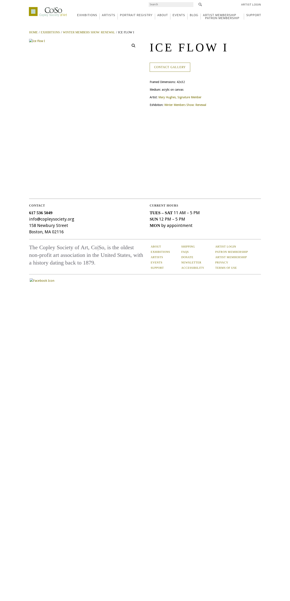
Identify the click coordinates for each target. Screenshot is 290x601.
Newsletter (191, 262)
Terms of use (226, 267)
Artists (157, 257)
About (156, 246)
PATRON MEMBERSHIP (222, 18)
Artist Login (251, 4)
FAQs (185, 251)
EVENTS (179, 15)
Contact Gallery (170, 67)
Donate (187, 257)
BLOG (194, 15)
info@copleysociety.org (51, 219)
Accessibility (192, 267)
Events (156, 262)
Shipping (188, 246)
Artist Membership (231, 257)
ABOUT (162, 15)
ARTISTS (108, 15)
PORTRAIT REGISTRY (136, 15)
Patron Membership (231, 251)
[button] (133, 45)
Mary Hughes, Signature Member (179, 97)
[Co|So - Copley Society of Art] (48, 8)
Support (253, 15)
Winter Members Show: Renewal (185, 105)
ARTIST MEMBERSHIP (219, 15)
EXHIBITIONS (87, 15)
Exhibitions (160, 251)
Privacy (221, 262)
